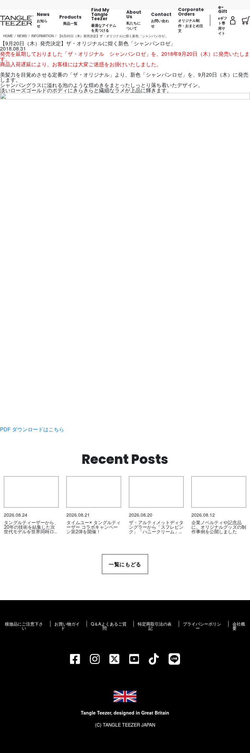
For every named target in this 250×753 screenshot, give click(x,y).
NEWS (22, 36)
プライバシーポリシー (202, 626)
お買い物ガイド (67, 626)
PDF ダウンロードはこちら (32, 429)
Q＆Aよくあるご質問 (109, 626)
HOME (8, 36)
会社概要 (238, 626)
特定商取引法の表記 (155, 626)
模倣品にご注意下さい (24, 626)
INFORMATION (42, 36)
